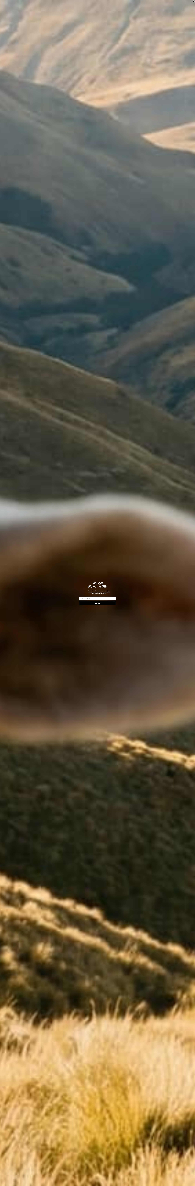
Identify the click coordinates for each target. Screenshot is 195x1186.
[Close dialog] (193, 2)
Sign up (97, 603)
